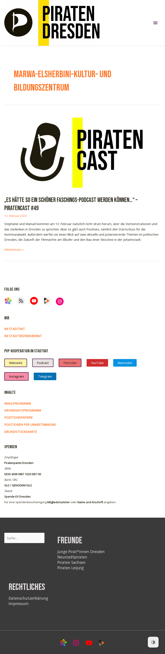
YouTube (97, 363)
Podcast (43, 363)
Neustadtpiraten (72, 556)
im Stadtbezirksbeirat (23, 336)
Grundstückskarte (20, 431)
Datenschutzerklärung (28, 598)
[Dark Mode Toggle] (153, 642)
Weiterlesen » (14, 249)
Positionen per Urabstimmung (30, 424)
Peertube (70, 363)
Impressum (19, 603)
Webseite (15, 363)
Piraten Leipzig (70, 567)
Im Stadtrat (14, 328)
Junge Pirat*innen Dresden (81, 551)
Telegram (45, 376)
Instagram (16, 376)
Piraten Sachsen (71, 562)
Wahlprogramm (17, 403)
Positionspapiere (18, 417)
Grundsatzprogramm (22, 410)
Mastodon (125, 363)
